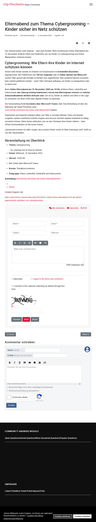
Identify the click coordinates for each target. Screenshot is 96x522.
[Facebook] (77, 43)
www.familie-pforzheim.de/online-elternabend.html (27, 110)
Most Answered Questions (48, 438)
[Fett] (9, 362)
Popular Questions (68, 438)
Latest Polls (10, 491)
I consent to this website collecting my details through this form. (38, 287)
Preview (16, 319)
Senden (11, 405)
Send (26, 319)
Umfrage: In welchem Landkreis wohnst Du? (25, 497)
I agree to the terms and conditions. (48, 279)
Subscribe (74, 208)
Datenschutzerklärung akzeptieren (24, 391)
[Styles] (44, 362)
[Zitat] (24, 362)
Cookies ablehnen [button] (62, 516)
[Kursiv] (14, 362)
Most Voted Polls (24, 491)
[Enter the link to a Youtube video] (29, 362)
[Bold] (15, 243)
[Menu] (91, 4)
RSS (84, 208)
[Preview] (45, 243)
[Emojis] (34, 362)
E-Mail (20, 355)
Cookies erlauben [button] (82, 516)
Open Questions (12, 438)
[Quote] (35, 243)
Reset (35, 319)
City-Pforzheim (13, 4)
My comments (58, 208)
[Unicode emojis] (39, 362)
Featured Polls (38, 491)
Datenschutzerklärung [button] (13, 518)
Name (13, 350)
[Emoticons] (40, 243)
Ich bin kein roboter (20, 397)
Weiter (12, 187)
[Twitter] (83, 43)
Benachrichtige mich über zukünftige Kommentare (31, 387)
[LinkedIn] (89, 43)
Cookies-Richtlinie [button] (35, 516)
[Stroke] (29, 243)
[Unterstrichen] (19, 362)
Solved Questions (28, 438)
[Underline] (24, 243)
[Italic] (19, 243)
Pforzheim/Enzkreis (27, 35)
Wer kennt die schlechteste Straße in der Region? (33, 466)
